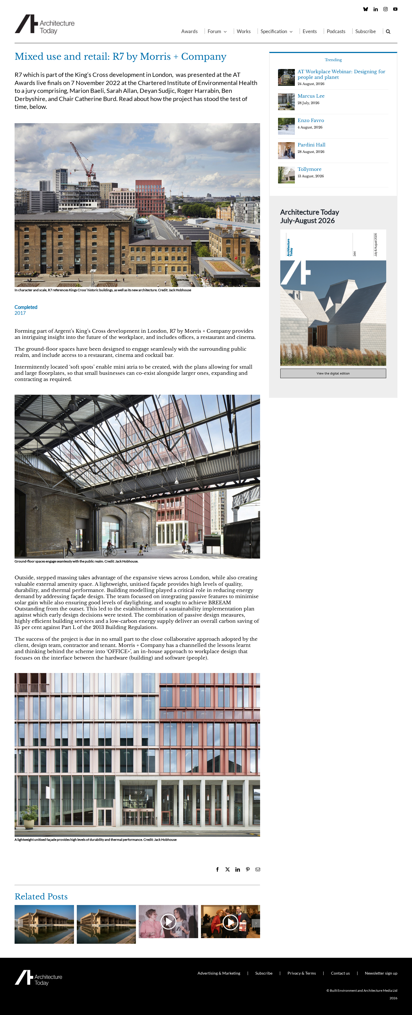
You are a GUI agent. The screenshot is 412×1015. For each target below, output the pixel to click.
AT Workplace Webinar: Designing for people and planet (341, 74)
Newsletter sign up (381, 973)
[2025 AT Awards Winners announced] (44, 908)
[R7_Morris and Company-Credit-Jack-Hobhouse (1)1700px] (137, 675)
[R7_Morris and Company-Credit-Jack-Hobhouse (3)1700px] (137, 125)
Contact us (340, 973)
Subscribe (263, 973)
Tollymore (309, 169)
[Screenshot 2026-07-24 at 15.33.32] (333, 232)
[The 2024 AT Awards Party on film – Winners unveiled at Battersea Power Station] (168, 908)
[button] (388, 31)
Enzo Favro (311, 120)
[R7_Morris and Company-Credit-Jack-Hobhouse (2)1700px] (137, 397)
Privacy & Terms (302, 973)
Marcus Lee (311, 96)
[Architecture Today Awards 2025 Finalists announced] (106, 908)
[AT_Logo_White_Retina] (38, 972)
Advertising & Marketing (219, 973)
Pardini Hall (311, 145)
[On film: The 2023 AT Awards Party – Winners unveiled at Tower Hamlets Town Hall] (230, 908)
